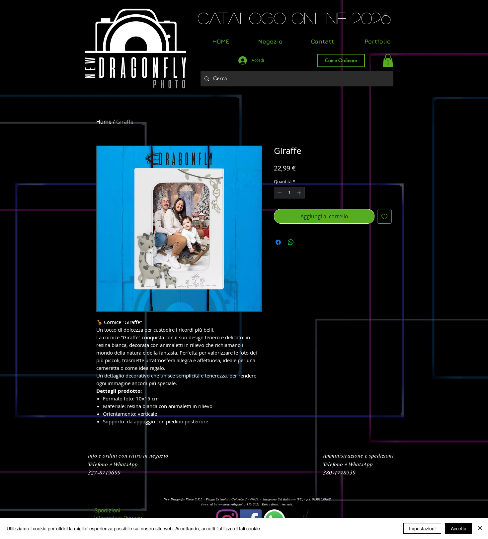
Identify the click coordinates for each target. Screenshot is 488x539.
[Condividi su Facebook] (278, 242)
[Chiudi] (480, 528)
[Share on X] (303, 242)
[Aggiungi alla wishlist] (384, 216)
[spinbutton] (289, 192)
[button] (387, 60)
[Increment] (300, 192)
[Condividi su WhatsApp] (291, 242)
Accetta (458, 528)
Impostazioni (422, 528)
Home (104, 121)
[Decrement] (279, 192)
